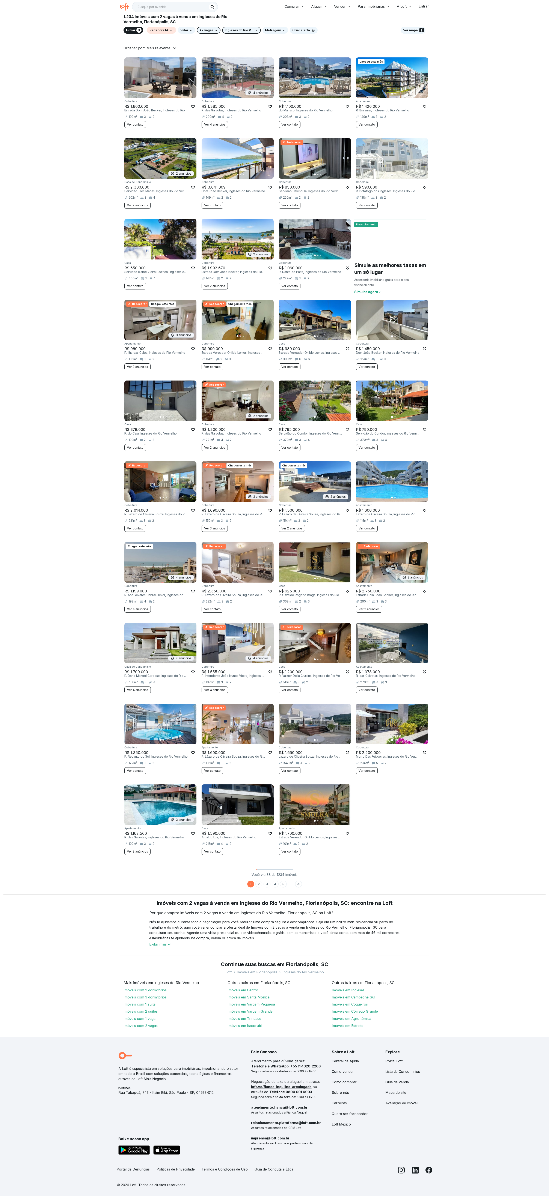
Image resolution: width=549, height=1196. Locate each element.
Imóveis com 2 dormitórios (145, 990)
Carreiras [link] (339, 1103)
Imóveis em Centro (243, 990)
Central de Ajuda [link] (345, 1061)
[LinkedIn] (415, 1171)
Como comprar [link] (344, 1082)
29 (298, 884)
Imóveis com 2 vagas (141, 1026)
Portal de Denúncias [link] (133, 1169)
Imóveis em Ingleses (348, 990)
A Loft (402, 6)
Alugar (316, 6)
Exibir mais (158, 944)
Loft (228, 972)
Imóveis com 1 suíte (139, 1004)
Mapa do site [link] (395, 1092)
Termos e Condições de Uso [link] (225, 1169)
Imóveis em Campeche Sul (353, 997)
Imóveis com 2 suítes (141, 1011)
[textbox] (175, 7)
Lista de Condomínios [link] (402, 1071)
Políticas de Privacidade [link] (176, 1169)
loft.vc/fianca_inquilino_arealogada (281, 1087)
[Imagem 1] (160, 94)
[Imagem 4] (169, 93)
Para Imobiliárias (371, 6)
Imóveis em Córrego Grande (355, 1011)
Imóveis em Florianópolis (257, 972)
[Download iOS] (166, 1150)
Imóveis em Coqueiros (350, 1004)
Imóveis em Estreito (347, 1026)
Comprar (292, 6)
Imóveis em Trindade (244, 1018)
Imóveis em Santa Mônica (249, 997)
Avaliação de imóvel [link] (401, 1103)
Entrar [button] (424, 6)
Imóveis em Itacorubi (245, 1026)
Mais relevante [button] (158, 48)
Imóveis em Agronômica (351, 1018)
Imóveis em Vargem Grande (250, 1011)
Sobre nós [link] (340, 1092)
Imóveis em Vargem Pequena (251, 1004)
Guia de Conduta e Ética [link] (274, 1169)
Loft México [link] (341, 1124)
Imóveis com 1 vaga (139, 1018)
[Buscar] (212, 6)
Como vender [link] (343, 1071)
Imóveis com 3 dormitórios (145, 997)
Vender (340, 6)
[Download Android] (134, 1150)
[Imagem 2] (163, 93)
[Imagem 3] (166, 93)
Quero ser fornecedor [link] (350, 1114)
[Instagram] (401, 1171)
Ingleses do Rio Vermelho (303, 972)
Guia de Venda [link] (397, 1082)
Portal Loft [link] (394, 1061)
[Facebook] (428, 1171)
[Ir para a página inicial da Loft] (126, 7)
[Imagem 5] (172, 93)
